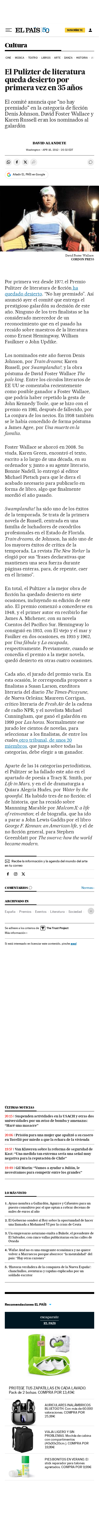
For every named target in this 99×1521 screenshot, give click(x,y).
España (10, 912)
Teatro (33, 57)
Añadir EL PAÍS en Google (29, 174)
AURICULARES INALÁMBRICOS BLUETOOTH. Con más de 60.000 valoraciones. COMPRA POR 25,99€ (69, 1410)
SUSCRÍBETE (75, 30)
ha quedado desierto (41, 291)
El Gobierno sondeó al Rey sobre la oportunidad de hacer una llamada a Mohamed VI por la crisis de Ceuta (50, 1222)
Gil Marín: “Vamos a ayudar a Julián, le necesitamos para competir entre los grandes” (43, 1170)
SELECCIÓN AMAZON (49, 1320)
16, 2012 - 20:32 (58, 149)
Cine (8, 57)
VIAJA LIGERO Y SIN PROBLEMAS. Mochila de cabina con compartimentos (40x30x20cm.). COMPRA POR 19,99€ (68, 1439)
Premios (25, 912)
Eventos (40, 912)
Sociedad (75, 912)
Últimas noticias (19, 1107)
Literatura (57, 912)
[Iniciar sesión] (90, 30)
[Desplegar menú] (8, 30)
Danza (68, 57)
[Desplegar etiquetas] (91, 911)
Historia (82, 57)
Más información (15, 933)
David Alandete (49, 143)
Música (20, 57)
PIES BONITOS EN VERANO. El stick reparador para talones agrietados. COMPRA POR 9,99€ (68, 1463)
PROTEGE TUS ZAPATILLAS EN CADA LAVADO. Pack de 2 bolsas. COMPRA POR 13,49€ (47, 1390)
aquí (73, 943)
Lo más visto (15, 1193)
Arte (57, 57)
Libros (45, 57)
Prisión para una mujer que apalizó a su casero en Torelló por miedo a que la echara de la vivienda (49, 1137)
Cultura (16, 45)
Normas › (87, 888)
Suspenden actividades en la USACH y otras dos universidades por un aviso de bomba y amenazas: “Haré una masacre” (49, 1120)
